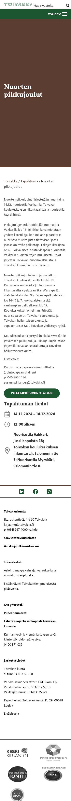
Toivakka (19, 4)
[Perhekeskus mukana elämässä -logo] (53, 752)
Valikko (54, 14)
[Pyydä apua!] (18, 795)
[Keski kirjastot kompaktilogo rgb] (18, 748)
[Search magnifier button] (68, 6)
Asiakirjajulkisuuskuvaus (21, 546)
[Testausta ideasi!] (53, 774)
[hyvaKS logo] (53, 792)
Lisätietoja (11, 713)
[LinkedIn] (22, 491)
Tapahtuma (29, 181)
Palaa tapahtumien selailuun (31, 393)
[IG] (49, 491)
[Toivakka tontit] (18, 774)
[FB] (35, 491)
